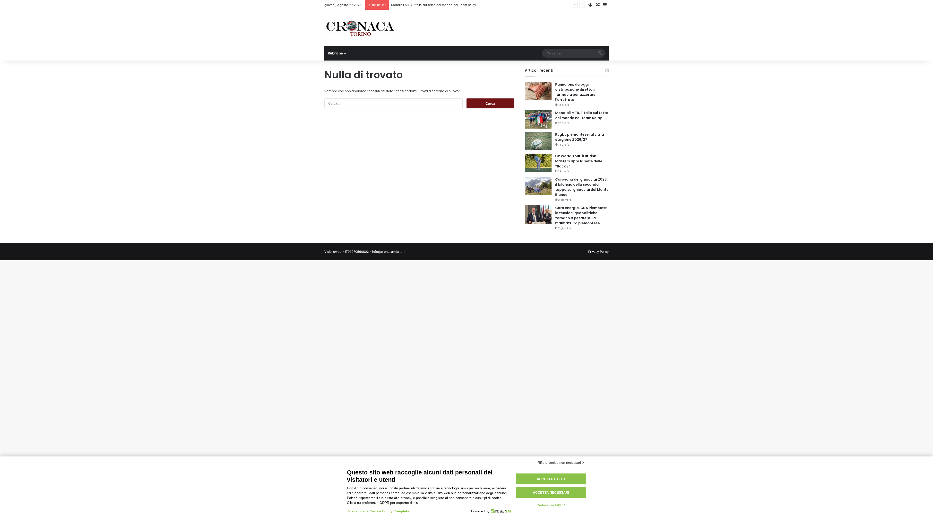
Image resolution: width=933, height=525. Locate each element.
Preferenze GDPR (551, 505)
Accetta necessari (551, 492)
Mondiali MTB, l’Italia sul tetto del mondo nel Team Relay (433, 5)
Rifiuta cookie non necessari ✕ (561, 462)
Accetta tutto (551, 479)
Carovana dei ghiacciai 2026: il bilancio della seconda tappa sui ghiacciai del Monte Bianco (582, 187)
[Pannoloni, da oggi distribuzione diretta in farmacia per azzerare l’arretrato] (538, 91)
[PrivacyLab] (500, 511)
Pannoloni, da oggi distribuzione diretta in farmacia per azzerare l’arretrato (575, 92)
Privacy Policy (598, 252)
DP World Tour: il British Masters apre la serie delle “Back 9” (578, 161)
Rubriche (335, 53)
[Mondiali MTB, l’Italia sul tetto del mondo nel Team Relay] (538, 119)
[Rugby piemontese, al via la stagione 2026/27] (538, 141)
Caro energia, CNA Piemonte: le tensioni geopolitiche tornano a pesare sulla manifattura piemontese (581, 215)
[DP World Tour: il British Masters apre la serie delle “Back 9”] (538, 163)
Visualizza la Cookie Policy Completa (378, 511)
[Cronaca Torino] (360, 28)
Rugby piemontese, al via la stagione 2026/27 (579, 137)
